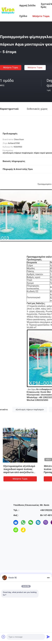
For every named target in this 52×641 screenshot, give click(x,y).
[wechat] (30, 522)
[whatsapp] (23, 522)
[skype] (38, 522)
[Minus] (48, 577)
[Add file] (3, 637)
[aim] (23, 530)
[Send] (48, 637)
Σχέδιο (23, 16)
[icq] (15, 530)
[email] (15, 522)
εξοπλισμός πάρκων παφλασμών (30, 409)
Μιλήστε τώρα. (10, 67)
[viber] (45, 522)
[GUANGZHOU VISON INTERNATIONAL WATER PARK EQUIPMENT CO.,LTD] (8, 10)
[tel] (30, 530)
